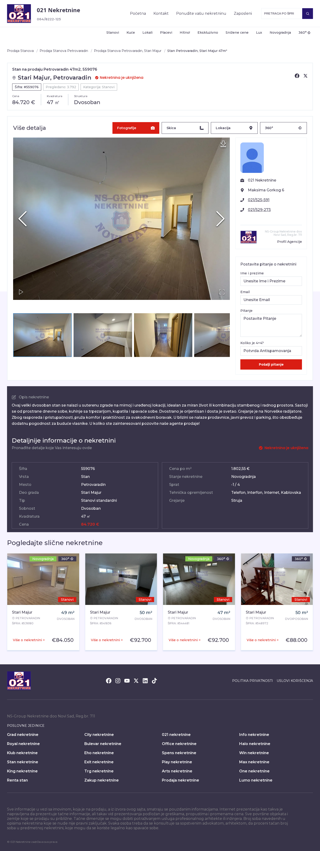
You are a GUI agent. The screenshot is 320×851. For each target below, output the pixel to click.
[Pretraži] (307, 13)
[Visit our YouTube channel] (127, 681)
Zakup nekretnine (101, 780)
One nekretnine (254, 771)
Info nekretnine (254, 734)
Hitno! (185, 32)
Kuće (131, 32)
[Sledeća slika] (220, 218)
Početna (138, 13)
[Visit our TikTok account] (154, 681)
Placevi (166, 32)
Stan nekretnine (22, 762)
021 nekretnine (176, 734)
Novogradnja (280, 32)
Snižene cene (237, 32)
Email (245, 292)
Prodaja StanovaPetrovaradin (64, 51)
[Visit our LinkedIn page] (145, 681)
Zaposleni (243, 13)
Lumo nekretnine (255, 780)
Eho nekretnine (99, 753)
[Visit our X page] (136, 681)
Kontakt (161, 13)
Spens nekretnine (179, 753)
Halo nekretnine (254, 744)
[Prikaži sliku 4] (223, 335)
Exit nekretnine (99, 762)
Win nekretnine (254, 753)
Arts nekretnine (177, 771)
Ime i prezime (252, 273)
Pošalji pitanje (271, 364)
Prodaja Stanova (20, 51)
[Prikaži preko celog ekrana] (222, 292)
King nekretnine (22, 771)
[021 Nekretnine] (19, 13)
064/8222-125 (49, 19)
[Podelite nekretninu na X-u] (305, 75)
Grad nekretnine (22, 734)
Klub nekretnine (22, 753)
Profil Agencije (289, 242)
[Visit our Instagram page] (118, 681)
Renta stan (17, 780)
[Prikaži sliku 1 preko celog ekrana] (121, 219)
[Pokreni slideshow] (21, 292)
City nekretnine (99, 734)
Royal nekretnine (23, 744)
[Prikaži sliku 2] (103, 335)
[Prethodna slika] (22, 218)
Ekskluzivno (207, 32)
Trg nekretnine (99, 771)
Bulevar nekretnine (102, 744)
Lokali (147, 32)
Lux (259, 32)
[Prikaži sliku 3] (163, 335)
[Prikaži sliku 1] (42, 335)
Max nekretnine (254, 762)
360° (302, 32)
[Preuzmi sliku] (223, 144)
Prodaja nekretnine (180, 780)
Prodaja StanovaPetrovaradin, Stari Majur (127, 51)
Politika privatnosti (252, 681)
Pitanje (246, 311)
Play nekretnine (177, 762)
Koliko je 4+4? (252, 343)
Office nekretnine (179, 744)
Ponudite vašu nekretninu (201, 13)
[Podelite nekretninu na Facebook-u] (297, 75)
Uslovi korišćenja (295, 681)
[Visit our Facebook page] (109, 681)
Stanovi (112, 32)
